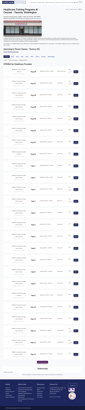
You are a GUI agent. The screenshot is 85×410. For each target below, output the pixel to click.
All (6, 60)
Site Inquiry (39, 395)
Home (67, 9)
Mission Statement (10, 391)
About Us (7, 388)
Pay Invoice (39, 397)
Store (69, 2)
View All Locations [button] (26, 374)
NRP (22, 56)
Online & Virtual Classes (50, 2)
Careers (7, 393)
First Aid (43, 56)
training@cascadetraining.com (32, 18)
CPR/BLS (6, 56)
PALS (17, 56)
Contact (72, 2)
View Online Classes (11, 52)
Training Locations (41, 2)
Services (65, 2)
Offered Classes (34, 2)
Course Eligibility (22, 391)
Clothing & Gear (41, 388)
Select (75, 71)
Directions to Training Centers (25, 389)
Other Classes (51, 56)
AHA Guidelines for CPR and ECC (26, 399)
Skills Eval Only (23, 60)
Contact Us (8, 389)
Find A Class (58, 2)
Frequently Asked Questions (25, 393)
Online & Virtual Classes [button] (38, 374)
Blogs (62, 2)
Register (80, 2)
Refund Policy (21, 397)
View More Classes (42, 362)
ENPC (32, 56)
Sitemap (20, 401)
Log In (76, 2)
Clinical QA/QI (21, 395)
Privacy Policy (8, 395)
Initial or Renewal (13, 60)
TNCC (27, 56)
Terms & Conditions (10, 397)
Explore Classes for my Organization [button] (54, 374)
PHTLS (37, 56)
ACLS (12, 56)
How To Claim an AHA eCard (25, 388)
